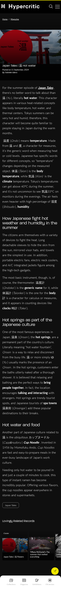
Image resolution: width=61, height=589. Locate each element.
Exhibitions (37, 584)
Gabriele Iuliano (11, 73)
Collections (11, 584)
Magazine (24, 584)
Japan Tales (45, 87)
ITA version (49, 584)
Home (5, 19)
